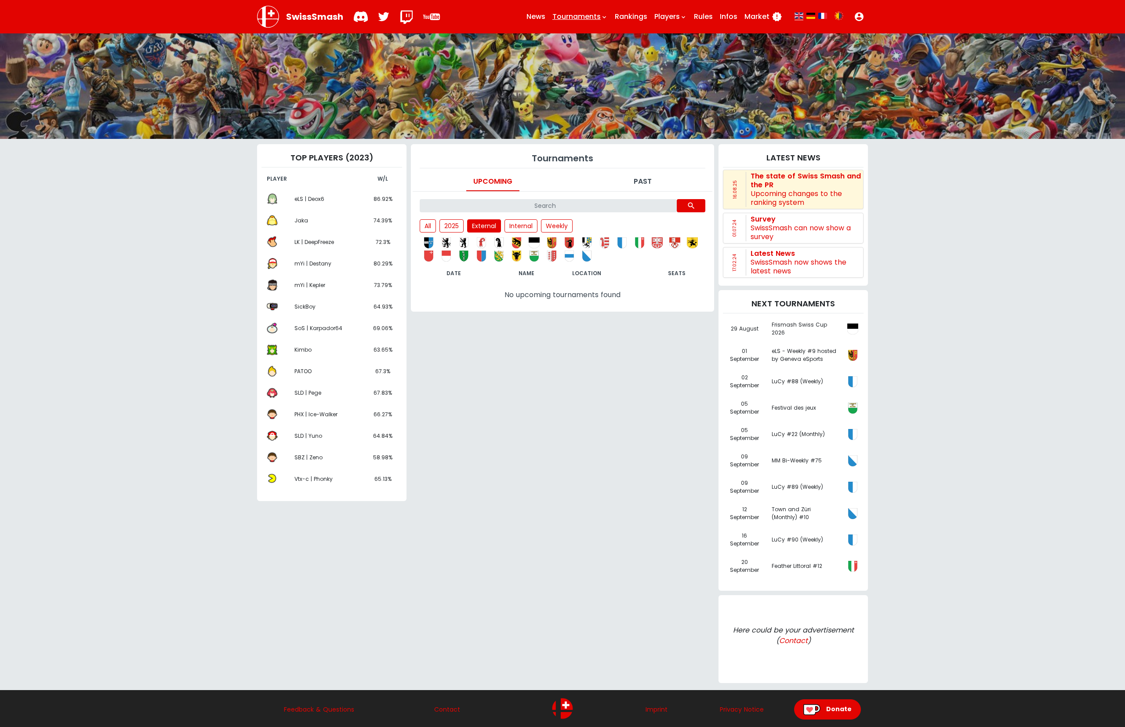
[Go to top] (562, 708)
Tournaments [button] (580, 16)
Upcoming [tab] (492, 181)
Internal (521, 226)
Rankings (631, 16)
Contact (793, 641)
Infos (728, 16)
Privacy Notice (742, 709)
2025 (451, 226)
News (535, 16)
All (428, 226)
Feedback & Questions (319, 709)
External (484, 226)
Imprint (657, 709)
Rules (703, 16)
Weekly (557, 226)
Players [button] (670, 16)
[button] (859, 16)
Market (763, 16)
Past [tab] (643, 181)
